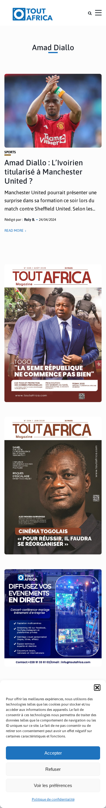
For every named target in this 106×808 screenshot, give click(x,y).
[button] (97, 688)
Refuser (53, 769)
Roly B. (29, 220)
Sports (10, 152)
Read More (14, 230)
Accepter (53, 752)
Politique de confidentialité (53, 799)
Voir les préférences (53, 785)
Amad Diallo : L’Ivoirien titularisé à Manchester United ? (43, 171)
